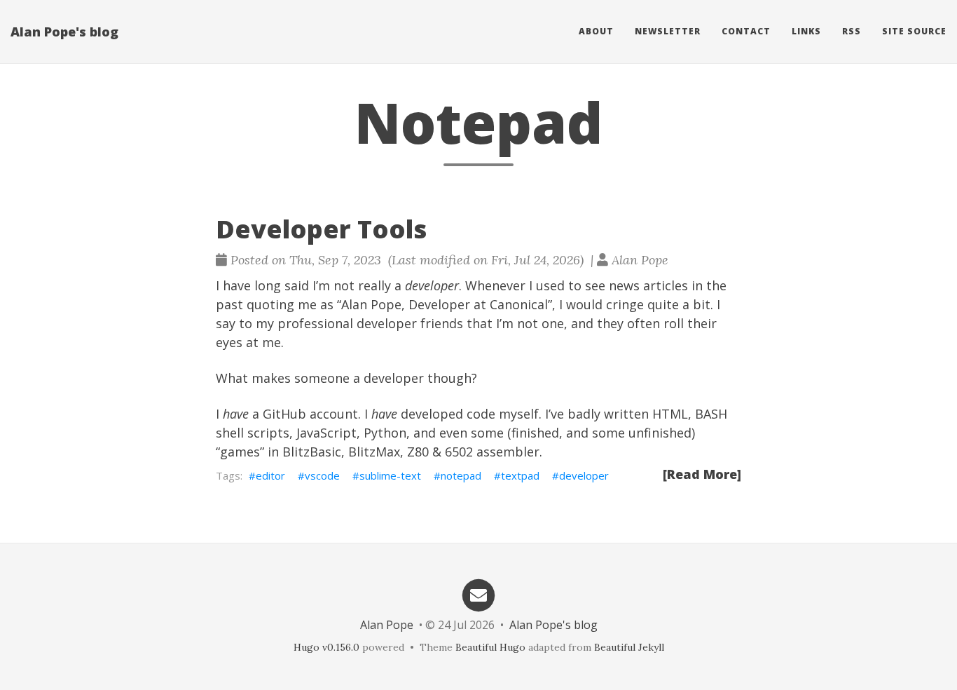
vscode (322, 475)
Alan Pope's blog (64, 31)
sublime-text (390, 475)
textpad (520, 475)
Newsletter (668, 31)
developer (584, 475)
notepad (461, 475)
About (596, 31)
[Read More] (702, 474)
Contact (746, 31)
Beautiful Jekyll (629, 647)
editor (270, 475)
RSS (851, 31)
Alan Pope (386, 624)
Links (806, 31)
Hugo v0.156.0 (326, 647)
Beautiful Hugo (490, 647)
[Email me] (478, 594)
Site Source (914, 31)
